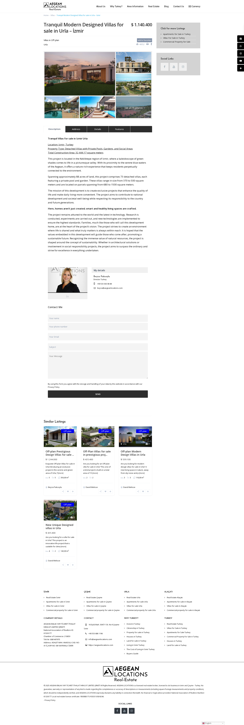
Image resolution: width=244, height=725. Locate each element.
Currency (196, 6)
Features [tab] (119, 129)
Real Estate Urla (133, 597)
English (208, 723)
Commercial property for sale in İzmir (62, 610)
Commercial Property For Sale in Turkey (183, 636)
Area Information (135, 6)
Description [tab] (54, 129)
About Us (100, 6)
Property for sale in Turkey (138, 632)
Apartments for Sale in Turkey (176, 34)
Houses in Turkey (134, 636)
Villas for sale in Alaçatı (177, 606)
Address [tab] (76, 129)
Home (46, 15)
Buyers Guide (132, 653)
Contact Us (178, 6)
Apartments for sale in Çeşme (99, 601)
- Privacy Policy (49, 700)
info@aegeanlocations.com (100, 639)
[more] (60, 473)
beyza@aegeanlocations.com (110, 288)
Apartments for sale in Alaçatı (179, 601)
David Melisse (92, 487)
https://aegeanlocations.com (101, 645)
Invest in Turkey (133, 624)
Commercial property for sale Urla (141, 610)
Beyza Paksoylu (67, 280)
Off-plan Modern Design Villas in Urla (133, 453)
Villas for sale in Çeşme (96, 606)
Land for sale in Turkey (136, 641)
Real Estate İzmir (53, 597)
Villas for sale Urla (134, 606)
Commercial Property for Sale (176, 41)
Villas (53, 15)
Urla (46, 44)
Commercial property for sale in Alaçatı (183, 610)
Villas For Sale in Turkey (174, 38)
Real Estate (153, 6)
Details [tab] (97, 129)
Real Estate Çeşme (94, 597)
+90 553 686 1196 (96, 633)
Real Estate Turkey (175, 624)
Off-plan (55, 40)
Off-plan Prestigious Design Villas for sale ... (60, 453)
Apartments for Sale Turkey (178, 632)
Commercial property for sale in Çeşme (103, 610)
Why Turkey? (116, 6)
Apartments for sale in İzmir (58, 601)
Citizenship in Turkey (135, 628)
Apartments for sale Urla (137, 601)
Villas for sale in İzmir (55, 606)
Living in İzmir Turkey (135, 645)
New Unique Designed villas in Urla (59, 526)
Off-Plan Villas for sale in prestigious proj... (97, 453)
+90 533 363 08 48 (104, 283)
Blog (166, 6)
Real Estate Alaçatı (175, 597)
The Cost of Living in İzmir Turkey (141, 649)
